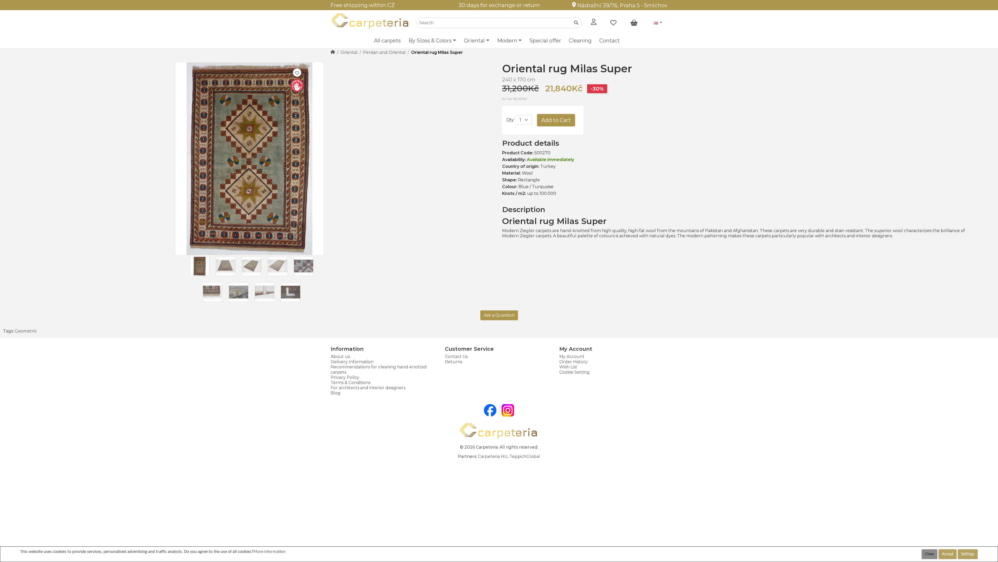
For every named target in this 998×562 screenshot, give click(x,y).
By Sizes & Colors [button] (430, 40)
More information (269, 552)
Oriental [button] (474, 40)
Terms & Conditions (350, 382)
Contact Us (456, 356)
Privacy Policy (345, 377)
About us (340, 356)
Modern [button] (507, 40)
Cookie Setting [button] (574, 372)
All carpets (387, 40)
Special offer (545, 40)
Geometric (26, 331)
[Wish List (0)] (613, 23)
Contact (609, 40)
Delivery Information (352, 361)
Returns (453, 361)
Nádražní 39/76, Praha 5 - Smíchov (621, 5)
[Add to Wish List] (297, 72)
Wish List (568, 367)
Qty (510, 119)
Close (929, 554)
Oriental (349, 52)
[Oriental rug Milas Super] (249, 253)
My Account (572, 356)
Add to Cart (556, 120)
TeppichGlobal (524, 456)
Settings (967, 554)
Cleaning (580, 40)
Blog (335, 393)
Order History (573, 361)
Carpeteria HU (493, 456)
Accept (947, 554)
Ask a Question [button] (499, 315)
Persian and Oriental (384, 52)
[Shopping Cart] (634, 23)
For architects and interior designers (368, 387)
